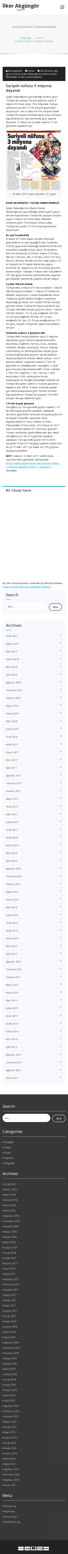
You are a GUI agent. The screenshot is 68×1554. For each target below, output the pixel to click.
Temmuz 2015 (14, 969)
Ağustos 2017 (13, 775)
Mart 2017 (11, 814)
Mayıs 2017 (12, 798)
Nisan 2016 (12, 899)
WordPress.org (12, 1521)
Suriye (21, 76)
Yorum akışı (10, 1516)
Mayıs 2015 (12, 984)
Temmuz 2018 (14, 690)
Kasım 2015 (12, 938)
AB (41, 70)
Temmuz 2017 (14, 783)
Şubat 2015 (12, 1008)
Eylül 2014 (11, 1046)
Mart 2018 (11, 721)
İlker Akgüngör (20, 6)
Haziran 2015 (13, 977)
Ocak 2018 (12, 736)
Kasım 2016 (12, 845)
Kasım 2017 (12, 752)
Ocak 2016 (12, 922)
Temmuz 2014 (14, 1062)
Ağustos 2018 (13, 682)
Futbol (7, 1147)
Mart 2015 (11, 1000)
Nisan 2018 (12, 713)
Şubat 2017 (12, 822)
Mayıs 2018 (12, 705)
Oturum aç (10, 1506)
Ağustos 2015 (13, 961)
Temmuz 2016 (14, 876)
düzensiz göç (51, 70)
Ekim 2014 (11, 1039)
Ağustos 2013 (13, 1070)
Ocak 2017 (12, 829)
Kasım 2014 (12, 1031)
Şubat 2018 (12, 729)
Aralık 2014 (12, 1023)
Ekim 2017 (11, 760)
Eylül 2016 (11, 860)
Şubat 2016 (12, 915)
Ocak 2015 (12, 1015)
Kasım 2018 (12, 659)
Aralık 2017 (12, 744)
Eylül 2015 (11, 953)
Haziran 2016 (13, 884)
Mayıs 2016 (12, 891)
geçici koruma (13, 73)
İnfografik (9, 1163)
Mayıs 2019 (12, 643)
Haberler (9, 1158)
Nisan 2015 (12, 992)
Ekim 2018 (11, 667)
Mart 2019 (11, 651)
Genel (39, 37)
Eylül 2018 (11, 674)
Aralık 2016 (12, 837)
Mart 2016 (11, 907)
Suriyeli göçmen (34, 76)
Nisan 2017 (12, 806)
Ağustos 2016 (13, 868)
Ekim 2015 (11, 946)
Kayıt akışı (9, 1511)
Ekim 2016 (11, 853)
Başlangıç (26, 37)
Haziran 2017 (13, 791)
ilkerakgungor (14, 70)
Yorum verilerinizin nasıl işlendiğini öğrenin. (26, 586)
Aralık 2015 (12, 930)
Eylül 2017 (11, 767)
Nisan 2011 (12, 1078)
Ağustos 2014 (13, 1054)
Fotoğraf (9, 1142)
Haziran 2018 (13, 698)
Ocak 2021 (12, 636)
